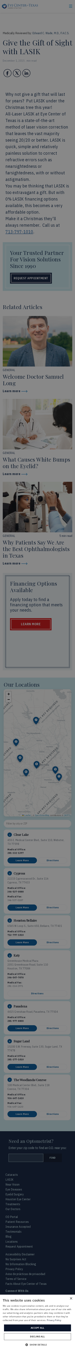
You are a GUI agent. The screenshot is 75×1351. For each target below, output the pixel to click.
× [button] (71, 1298)
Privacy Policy (54, 1320)
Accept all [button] (37, 1327)
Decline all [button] (37, 1336)
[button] (37, 1344)
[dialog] (37, 1323)
